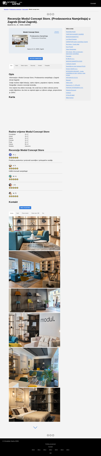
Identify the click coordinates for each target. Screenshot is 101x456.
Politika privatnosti (50, 444)
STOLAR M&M (70, 95)
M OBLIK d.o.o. (70, 58)
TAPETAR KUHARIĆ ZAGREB (75, 34)
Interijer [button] (11, 213)
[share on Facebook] (48, 15)
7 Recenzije (56, 31)
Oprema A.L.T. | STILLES (73, 85)
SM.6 (67, 449)
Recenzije (6, 9)
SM (50, 453)
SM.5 (62, 449)
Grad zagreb (25, 9)
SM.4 (56, 449)
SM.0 (33, 449)
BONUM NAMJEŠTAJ (72, 36)
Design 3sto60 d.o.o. (72, 69)
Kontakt (93, 3)
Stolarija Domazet (71, 90)
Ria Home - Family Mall (72, 44)
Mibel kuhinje (70, 97)
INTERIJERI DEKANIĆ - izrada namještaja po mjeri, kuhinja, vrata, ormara (75, 73)
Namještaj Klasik (71, 31)
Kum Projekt (69, 47)
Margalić (68, 80)
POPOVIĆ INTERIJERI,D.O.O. (74, 87)
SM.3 (50, 449)
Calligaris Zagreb (71, 63)
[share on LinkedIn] (53, 15)
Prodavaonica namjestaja (15, 9)
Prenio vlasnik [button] (25, 213)
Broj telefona (25, 207)
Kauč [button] (17, 213)
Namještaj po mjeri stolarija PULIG (75, 66)
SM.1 (39, 449)
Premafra (68, 56)
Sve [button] (43, 213)
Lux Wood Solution (71, 39)
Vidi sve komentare (36, 58)
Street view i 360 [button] (35, 213)
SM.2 (44, 449)
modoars (68, 92)
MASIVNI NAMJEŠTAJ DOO (74, 61)
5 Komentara (56, 32)
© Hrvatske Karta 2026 (11, 441)
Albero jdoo (69, 82)
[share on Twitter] (50, 15)
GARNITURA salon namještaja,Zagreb (77, 41)
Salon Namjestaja (71, 49)
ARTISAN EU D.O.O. (72, 77)
